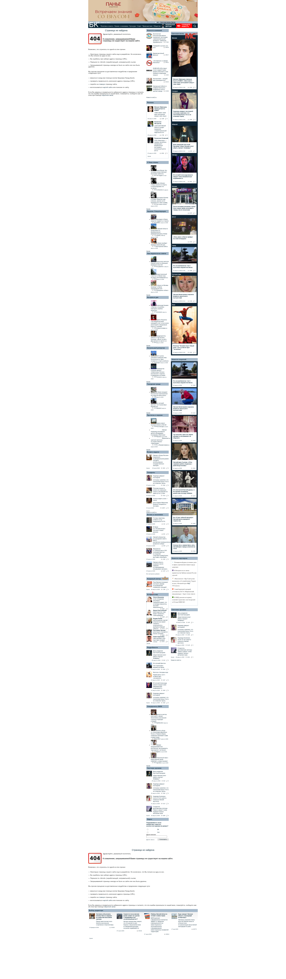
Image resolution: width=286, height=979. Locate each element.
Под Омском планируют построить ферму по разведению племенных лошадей (160, 584)
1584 (164, 485)
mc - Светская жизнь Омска (166, 22)
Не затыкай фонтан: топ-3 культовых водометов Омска (182, 266)
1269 (190, 270)
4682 (163, 635)
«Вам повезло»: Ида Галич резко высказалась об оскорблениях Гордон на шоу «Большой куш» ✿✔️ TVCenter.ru (184, 582)
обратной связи (107, 95)
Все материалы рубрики (153, 573)
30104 (167, 81)
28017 (167, 55)
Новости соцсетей (179, 359)
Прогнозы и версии (155, 415)
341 (164, 524)
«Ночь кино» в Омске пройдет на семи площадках (183, 237)
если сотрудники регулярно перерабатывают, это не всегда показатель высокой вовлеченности (160, 603)
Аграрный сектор (154, 579)
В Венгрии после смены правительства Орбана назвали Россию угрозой (184, 573)
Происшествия (147, 26)
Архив (149, 156)
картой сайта (108, 87)
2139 (190, 301)
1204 (190, 87)
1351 (190, 352)
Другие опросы (150, 839)
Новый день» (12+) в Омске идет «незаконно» (159, 676)
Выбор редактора (96, 910)
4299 (164, 815)
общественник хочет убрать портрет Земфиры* (159, 656)
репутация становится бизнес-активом (160, 632)
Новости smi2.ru (151, 97)
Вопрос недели (153, 452)
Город (174, 245)
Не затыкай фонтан (159, 663)
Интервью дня (152, 297)
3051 (164, 468)
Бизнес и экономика (121, 26)
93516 (140, 930)
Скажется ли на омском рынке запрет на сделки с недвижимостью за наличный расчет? (131, 916)
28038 (167, 47)
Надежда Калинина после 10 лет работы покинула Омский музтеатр (159, 799)
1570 (190, 241)
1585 (190, 119)
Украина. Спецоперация (156, 211)
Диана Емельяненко (160, 610)
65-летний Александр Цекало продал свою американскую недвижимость (160, 685)
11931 (163, 641)
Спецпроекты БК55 (154, 706)
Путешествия (176, 274)
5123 (164, 803)
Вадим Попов (157, 618)
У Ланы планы (152, 162)
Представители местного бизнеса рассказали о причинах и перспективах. (105, 923)
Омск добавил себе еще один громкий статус (159, 640)
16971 (163, 508)
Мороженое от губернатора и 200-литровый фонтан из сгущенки (160, 551)
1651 (190, 181)
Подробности (152, 647)
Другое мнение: (151, 834)
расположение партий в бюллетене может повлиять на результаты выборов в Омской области (160, 624)
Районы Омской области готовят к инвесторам (159, 915)
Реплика (150, 102)
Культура (132, 26)
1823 (167, 75)
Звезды (174, 155)
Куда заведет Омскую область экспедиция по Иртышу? (185, 915)
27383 (167, 42)
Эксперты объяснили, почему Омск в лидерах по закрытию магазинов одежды (104, 916)
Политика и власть (107, 26)
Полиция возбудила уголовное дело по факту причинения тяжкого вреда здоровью (184, 565)
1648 (164, 690)
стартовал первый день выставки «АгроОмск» (160, 556)
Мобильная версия (169, 25)
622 (164, 660)
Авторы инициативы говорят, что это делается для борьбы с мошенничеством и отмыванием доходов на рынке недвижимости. (132, 925)
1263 (164, 669)
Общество (157, 26)
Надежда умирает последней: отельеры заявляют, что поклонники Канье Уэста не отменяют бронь (183, 114)
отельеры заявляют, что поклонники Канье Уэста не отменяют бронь (161, 481)
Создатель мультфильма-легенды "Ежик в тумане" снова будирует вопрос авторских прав (160, 810)
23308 (167, 91)
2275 (190, 213)
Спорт (139, 26)
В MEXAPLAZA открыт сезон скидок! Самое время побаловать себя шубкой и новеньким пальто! (160, 72)
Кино (173, 305)
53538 (113, 927)
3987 (163, 609)
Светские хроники (154, 768)
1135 (164, 571)
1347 (164, 680)
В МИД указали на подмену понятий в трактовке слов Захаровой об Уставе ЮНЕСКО (183, 600)
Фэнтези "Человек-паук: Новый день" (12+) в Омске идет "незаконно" (183, 347)
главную (102, 84)
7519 (164, 495)
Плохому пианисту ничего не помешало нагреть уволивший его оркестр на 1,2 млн (160, 491)
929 (164, 545)
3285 (163, 617)
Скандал (175, 91)
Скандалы (151, 472)
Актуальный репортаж (156, 348)
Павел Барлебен (158, 636)
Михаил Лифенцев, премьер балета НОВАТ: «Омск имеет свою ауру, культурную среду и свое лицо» (183, 81)
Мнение (174, 38)
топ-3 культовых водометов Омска (158, 666)
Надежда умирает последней (159, 476)
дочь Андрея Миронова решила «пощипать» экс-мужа (160, 504)
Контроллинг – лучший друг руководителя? (160, 79)
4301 (188, 657)
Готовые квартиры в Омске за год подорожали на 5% (159, 519)
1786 (164, 589)
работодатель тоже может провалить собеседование (159, 613)
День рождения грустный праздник (159, 651)
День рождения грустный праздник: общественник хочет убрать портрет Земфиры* (183, 146)
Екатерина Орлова (159, 630)
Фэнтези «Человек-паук (160, 672)
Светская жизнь (178, 33)
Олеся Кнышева (158, 597)
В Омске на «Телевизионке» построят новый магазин (159, 529)
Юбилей (174, 124)
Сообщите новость (186, 25)
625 (191, 151)
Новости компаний (154, 30)
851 (164, 534)
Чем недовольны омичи (156, 253)
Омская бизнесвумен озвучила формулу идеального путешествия (183, 296)
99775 (195, 929)
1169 (164, 559)
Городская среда (153, 384)
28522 (167, 62)
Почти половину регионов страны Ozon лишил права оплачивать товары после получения (184, 208)
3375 (163, 628)
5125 (188, 645)
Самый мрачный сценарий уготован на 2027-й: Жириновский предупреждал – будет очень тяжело (183, 591)
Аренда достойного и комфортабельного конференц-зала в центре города (160, 88)
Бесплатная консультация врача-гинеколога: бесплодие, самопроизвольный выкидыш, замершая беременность (160, 38)
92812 (167, 934)
